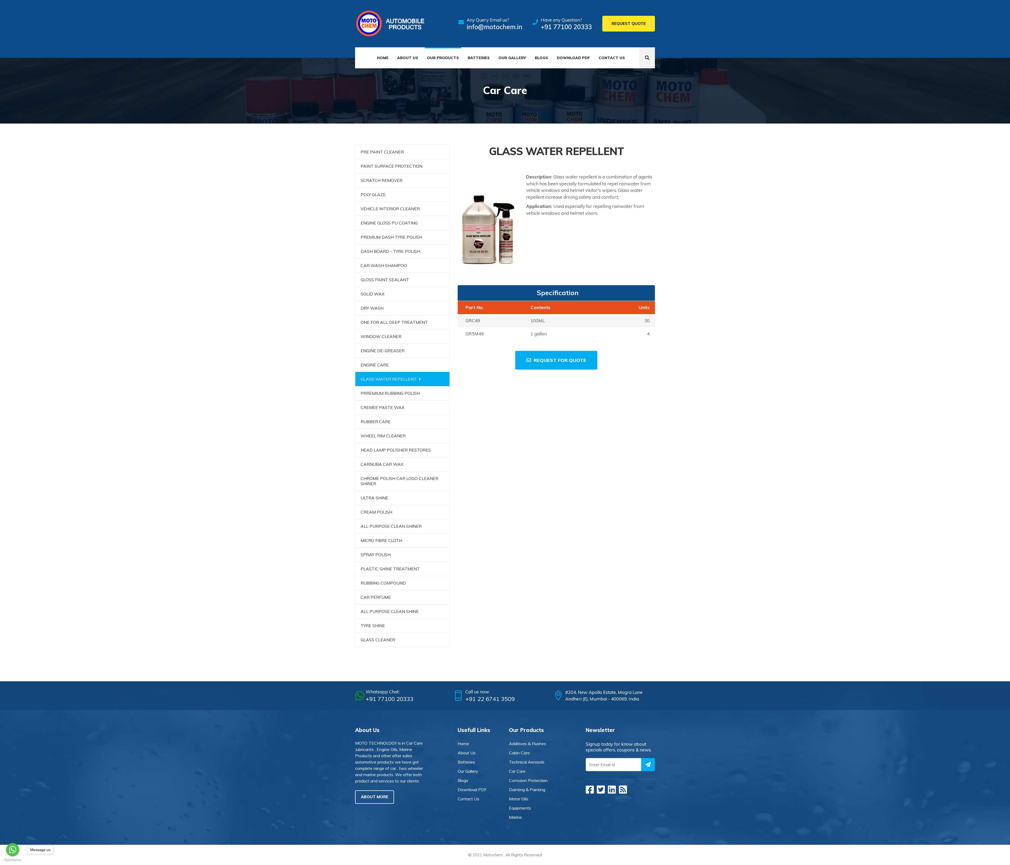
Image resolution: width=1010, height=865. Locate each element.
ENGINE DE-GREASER (383, 350)
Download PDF (573, 57)
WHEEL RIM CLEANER (383, 435)
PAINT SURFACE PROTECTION (391, 166)
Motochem (493, 854)
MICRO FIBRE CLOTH (381, 540)
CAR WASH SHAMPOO (384, 265)
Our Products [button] (443, 57)
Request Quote (629, 23)
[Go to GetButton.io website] (12, 859)
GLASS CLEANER (378, 639)
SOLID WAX (372, 293)
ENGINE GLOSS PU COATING (389, 223)
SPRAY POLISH (376, 554)
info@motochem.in (494, 27)
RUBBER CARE (376, 421)
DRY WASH (372, 308)
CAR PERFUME (376, 597)
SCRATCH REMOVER (381, 180)
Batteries (479, 57)
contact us (468, 798)
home (463, 743)
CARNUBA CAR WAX (382, 464)
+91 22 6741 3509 (490, 699)
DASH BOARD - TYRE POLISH (390, 251)
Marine (515, 817)
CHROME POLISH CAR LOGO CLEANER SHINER (399, 481)
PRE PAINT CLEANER (382, 152)
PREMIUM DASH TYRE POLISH (391, 237)
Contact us (612, 57)
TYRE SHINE (373, 625)
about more (374, 796)
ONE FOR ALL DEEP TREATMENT (394, 322)
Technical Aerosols (526, 762)
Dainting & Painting (527, 789)
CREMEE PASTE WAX (382, 407)
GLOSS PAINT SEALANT (385, 279)
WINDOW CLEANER (381, 336)
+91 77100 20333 (566, 27)
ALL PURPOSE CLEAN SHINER (391, 526)
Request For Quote (560, 360)
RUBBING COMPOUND (383, 583)
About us (407, 57)
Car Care (517, 771)
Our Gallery (512, 57)
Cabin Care (519, 752)
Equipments (520, 808)
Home (382, 57)
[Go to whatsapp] (12, 849)
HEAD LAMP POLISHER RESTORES (396, 450)
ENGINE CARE (375, 364)
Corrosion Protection (528, 780)
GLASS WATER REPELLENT (389, 379)
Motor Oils (518, 798)
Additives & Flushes (527, 743)
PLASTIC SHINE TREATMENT (390, 568)
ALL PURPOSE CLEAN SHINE (390, 611)
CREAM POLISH (376, 512)
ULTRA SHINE (374, 497)
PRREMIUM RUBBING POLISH (390, 393)
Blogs (541, 57)
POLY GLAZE (373, 194)
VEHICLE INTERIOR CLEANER (390, 208)
